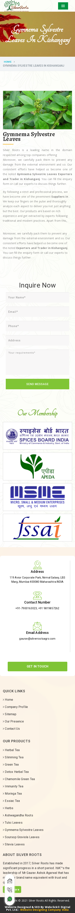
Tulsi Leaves (13, 822)
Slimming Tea (13, 757)
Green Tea (11, 764)
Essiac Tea (12, 801)
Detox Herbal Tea (16, 772)
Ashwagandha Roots (18, 815)
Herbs (8, 808)
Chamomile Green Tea (19, 779)
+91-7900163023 (26, 608)
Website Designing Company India (44, 909)
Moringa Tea (13, 793)
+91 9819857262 (48, 608)
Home (7, 61)
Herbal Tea (12, 750)
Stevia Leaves (14, 844)
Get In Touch (37, 666)
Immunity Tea (13, 786)
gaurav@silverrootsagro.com (37, 638)
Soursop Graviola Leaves (21, 837)
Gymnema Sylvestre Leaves (23, 830)
